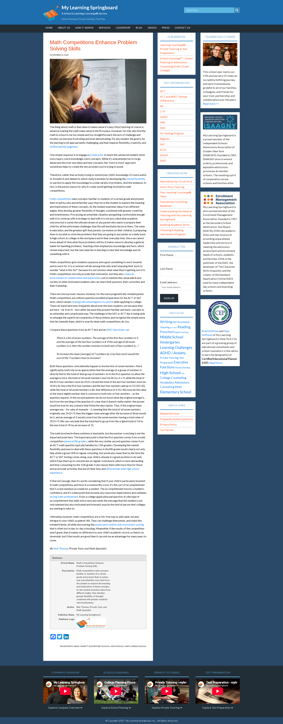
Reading (184, 327)
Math (127, 646)
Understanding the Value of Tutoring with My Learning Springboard (176, 215)
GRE (162, 122)
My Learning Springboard (90, 7)
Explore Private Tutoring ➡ (167, 707)
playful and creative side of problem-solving (119, 524)
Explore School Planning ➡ (116, 707)
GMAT (164, 116)
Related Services (169, 413)
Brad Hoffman (210, 330)
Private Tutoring (169, 357)
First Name (166, 254)
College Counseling (173, 378)
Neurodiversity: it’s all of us (176, 181)
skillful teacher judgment (63, 146)
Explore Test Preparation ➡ (217, 707)
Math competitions (60, 198)
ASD (174, 322)
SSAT (163, 160)
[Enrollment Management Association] (220, 199)
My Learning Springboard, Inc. (141, 720)
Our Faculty (167, 429)
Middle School (138, 646)
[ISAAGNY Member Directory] (220, 122)
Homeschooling (182, 367)
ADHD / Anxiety (81, 646)
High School (117, 646)
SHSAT (164, 155)
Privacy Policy (168, 424)
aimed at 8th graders (75, 441)
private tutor (96, 154)
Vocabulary (167, 382)
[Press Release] (220, 312)
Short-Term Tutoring (172, 186)
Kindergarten (170, 342)
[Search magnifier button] (237, 10)
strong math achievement (64, 496)
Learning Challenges (176, 347)
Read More (215, 362)
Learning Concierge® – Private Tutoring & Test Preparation (173, 48)
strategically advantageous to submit (92, 301)
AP (161, 106)
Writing (166, 322)
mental (130, 178)
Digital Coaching (181, 332)
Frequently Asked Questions (176, 419)
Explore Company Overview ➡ (65, 707)
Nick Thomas (60, 548)
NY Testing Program (172, 133)
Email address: (168, 282)
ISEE (163, 127)
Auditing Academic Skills (174, 224)
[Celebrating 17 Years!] (220, 54)
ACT (162, 91)
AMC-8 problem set (117, 329)
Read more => (211, 103)
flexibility (139, 178)
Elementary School (99, 646)
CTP (162, 111)
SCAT (163, 149)
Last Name (166, 268)
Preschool (167, 332)
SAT (162, 144)
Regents (165, 138)
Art (171, 327)
